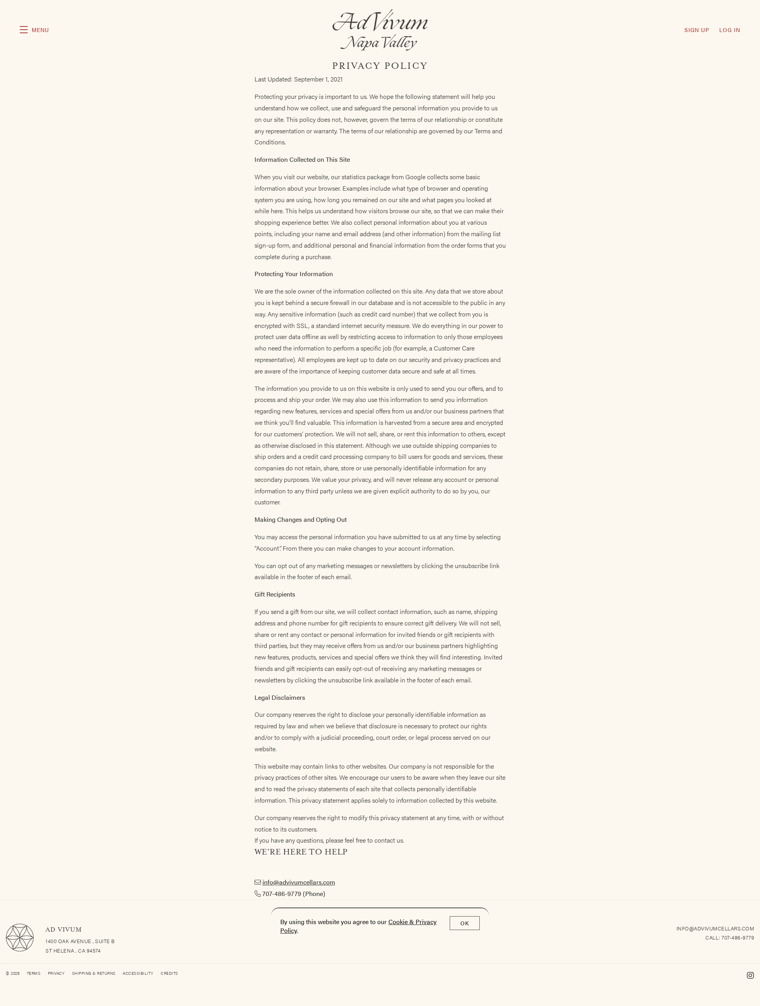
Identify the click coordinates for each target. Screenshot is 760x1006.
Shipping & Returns (94, 973)
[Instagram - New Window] (750, 975)
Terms (34, 973)
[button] (34, 29)
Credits (169, 973)
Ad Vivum (380, 30)
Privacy (57, 973)
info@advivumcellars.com (298, 882)
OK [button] (464, 923)
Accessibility (139, 973)
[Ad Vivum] (20, 937)
